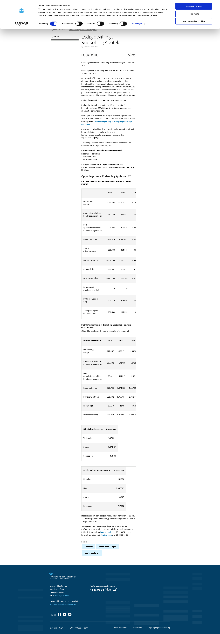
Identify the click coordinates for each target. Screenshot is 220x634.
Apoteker (89, 546)
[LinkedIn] (65, 615)
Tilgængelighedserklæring (159, 627)
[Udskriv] (133, 55)
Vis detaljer (137, 24)
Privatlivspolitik (120, 627)
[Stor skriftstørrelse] (129, 55)
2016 (63, 30)
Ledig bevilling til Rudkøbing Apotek (83, 30)
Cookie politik (137, 627)
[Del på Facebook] (83, 55)
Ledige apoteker (92, 553)
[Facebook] (59, 615)
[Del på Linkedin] (88, 55)
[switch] (79, 24)
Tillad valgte (193, 14)
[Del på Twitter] (92, 55)
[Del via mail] (96, 55)
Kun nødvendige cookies (194, 21)
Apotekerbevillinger (107, 546)
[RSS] (70, 615)
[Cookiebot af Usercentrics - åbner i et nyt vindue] (21, 24)
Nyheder (54, 30)
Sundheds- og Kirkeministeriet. (63, 604)
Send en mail (105, 532)
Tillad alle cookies (194, 6)
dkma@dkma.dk (62, 595)
